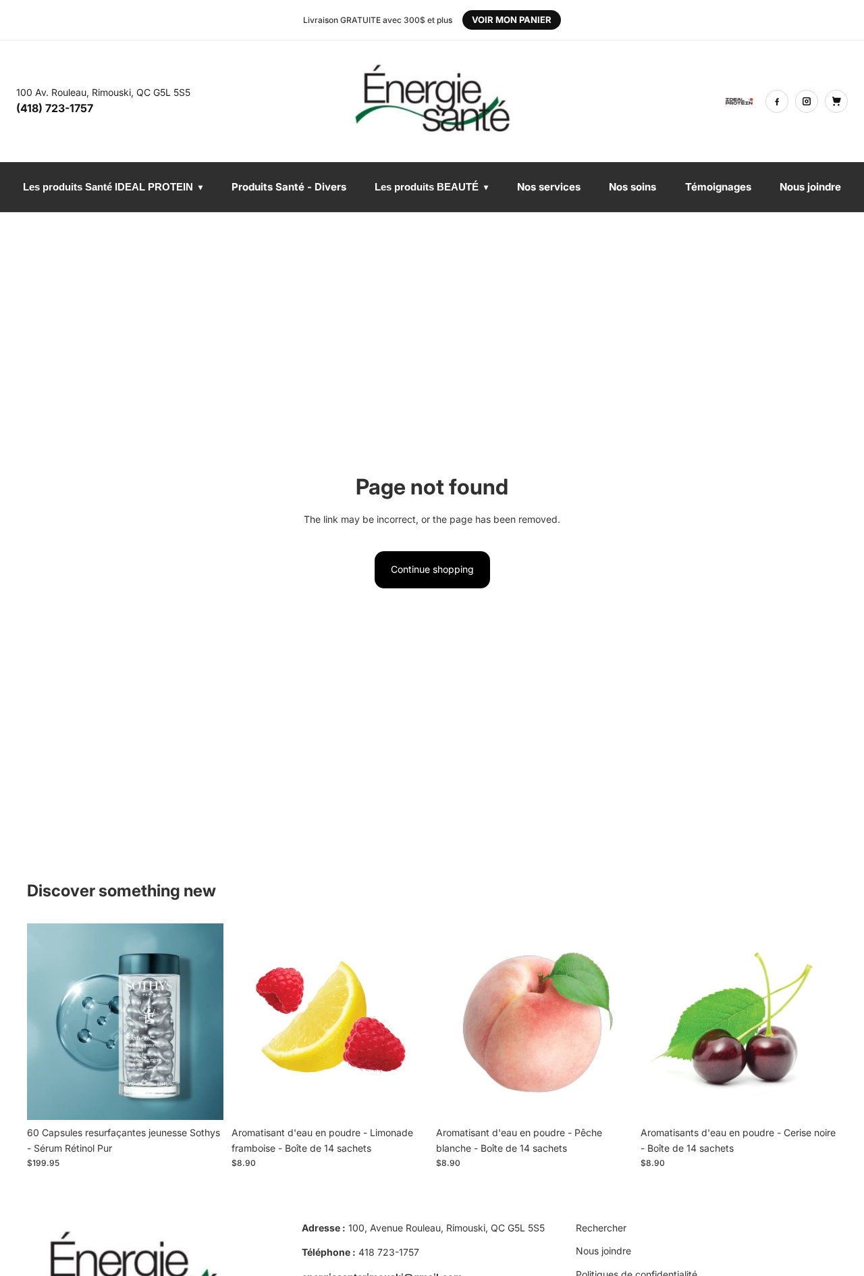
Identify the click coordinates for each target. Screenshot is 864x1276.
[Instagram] (806, 101)
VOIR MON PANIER (511, 19)
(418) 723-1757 (54, 108)
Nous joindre (810, 186)
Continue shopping (432, 569)
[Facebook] (776, 101)
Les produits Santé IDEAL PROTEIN (112, 187)
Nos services (548, 186)
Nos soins (632, 186)
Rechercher (601, 1227)
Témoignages (718, 186)
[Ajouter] (202, 1099)
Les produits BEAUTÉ (431, 187)
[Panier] (836, 101)
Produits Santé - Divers (289, 186)
